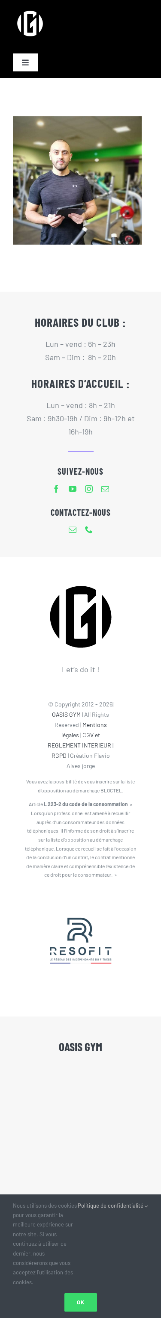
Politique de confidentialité (111, 1205)
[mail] (105, 489)
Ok (81, 1302)
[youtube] (72, 489)
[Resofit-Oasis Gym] (81, 900)
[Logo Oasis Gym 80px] (30, 10)
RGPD (59, 755)
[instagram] (89, 489)
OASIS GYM (66, 714)
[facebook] (56, 489)
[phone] (89, 529)
